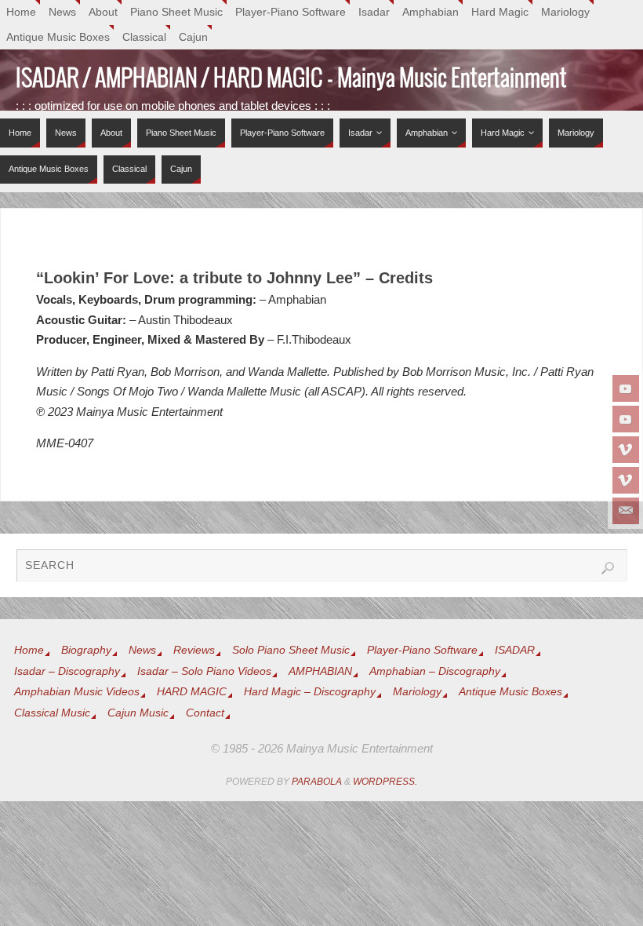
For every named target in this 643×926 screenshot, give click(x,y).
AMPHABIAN (320, 671)
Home (21, 12)
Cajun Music (138, 713)
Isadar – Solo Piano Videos (204, 671)
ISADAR (515, 650)
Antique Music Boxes (58, 37)
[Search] (608, 568)
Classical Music (52, 713)
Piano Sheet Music (176, 12)
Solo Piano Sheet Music (291, 650)
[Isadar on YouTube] (625, 388)
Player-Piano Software (290, 12)
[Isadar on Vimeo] (625, 449)
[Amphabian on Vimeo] (625, 480)
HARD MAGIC (192, 692)
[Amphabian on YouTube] (625, 419)
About (103, 12)
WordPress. (385, 781)
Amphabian (430, 12)
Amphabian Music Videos (77, 692)
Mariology (565, 12)
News (62, 12)
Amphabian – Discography (434, 671)
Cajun (193, 37)
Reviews (194, 650)
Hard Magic (500, 12)
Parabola (317, 781)
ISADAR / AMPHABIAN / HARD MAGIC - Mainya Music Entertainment (291, 79)
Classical (144, 37)
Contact (205, 713)
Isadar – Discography (67, 671)
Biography (86, 650)
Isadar (374, 12)
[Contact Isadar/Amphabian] (625, 511)
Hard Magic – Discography (310, 692)
